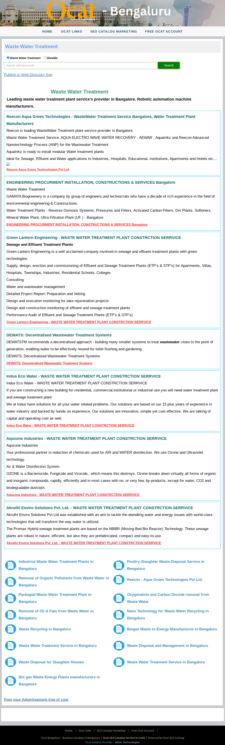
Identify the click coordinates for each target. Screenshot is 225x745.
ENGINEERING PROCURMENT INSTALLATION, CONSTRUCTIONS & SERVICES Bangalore (76, 224)
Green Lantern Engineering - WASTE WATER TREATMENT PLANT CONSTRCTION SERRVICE (78, 322)
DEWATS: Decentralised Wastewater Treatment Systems (49, 363)
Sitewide (52, 58)
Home (47, 31)
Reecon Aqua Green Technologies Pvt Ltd (37, 169)
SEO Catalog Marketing (113, 31)
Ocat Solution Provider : (112, 742)
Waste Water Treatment (25, 58)
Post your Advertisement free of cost (36, 699)
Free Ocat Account (164, 31)
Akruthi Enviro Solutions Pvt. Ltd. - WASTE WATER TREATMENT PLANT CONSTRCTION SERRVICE (83, 543)
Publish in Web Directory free (28, 75)
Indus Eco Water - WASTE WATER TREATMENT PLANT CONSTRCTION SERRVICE (70, 425)
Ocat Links (71, 31)
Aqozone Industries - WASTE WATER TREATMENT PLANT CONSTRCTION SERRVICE (73, 495)
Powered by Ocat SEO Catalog (166, 738)
